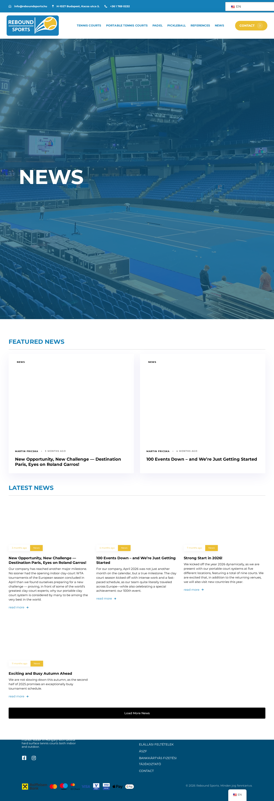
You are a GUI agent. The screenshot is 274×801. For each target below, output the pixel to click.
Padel (157, 25)
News (219, 25)
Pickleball (176, 25)
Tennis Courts (89, 25)
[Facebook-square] (24, 757)
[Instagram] (33, 757)
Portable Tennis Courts (127, 25)
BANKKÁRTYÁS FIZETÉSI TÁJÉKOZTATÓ (158, 761)
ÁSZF (143, 751)
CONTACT (146, 771)
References (200, 25)
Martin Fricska (26, 451)
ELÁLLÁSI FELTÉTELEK (156, 744)
